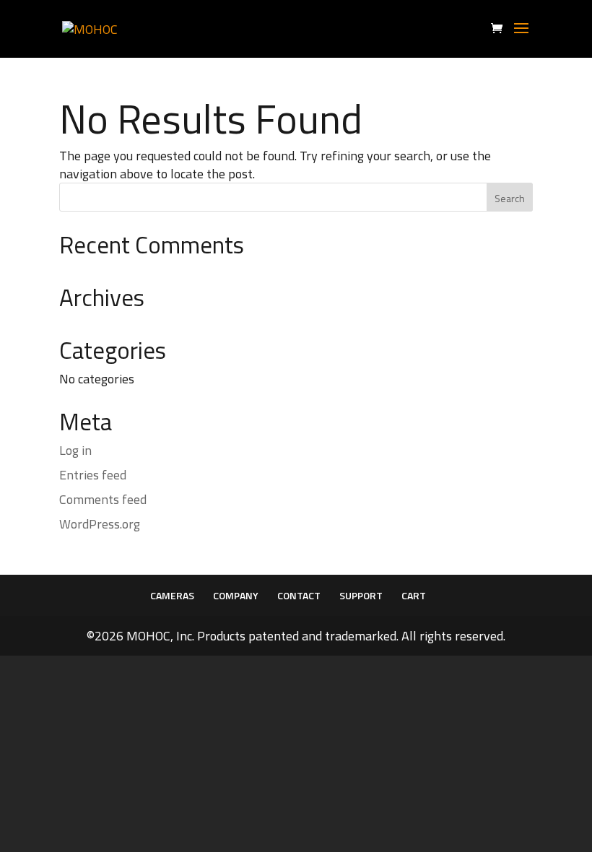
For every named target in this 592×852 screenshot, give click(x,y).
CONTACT (299, 595)
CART (413, 595)
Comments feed (103, 499)
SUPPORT (361, 595)
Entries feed (92, 474)
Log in (75, 450)
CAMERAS (172, 595)
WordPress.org (99, 524)
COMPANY (235, 595)
